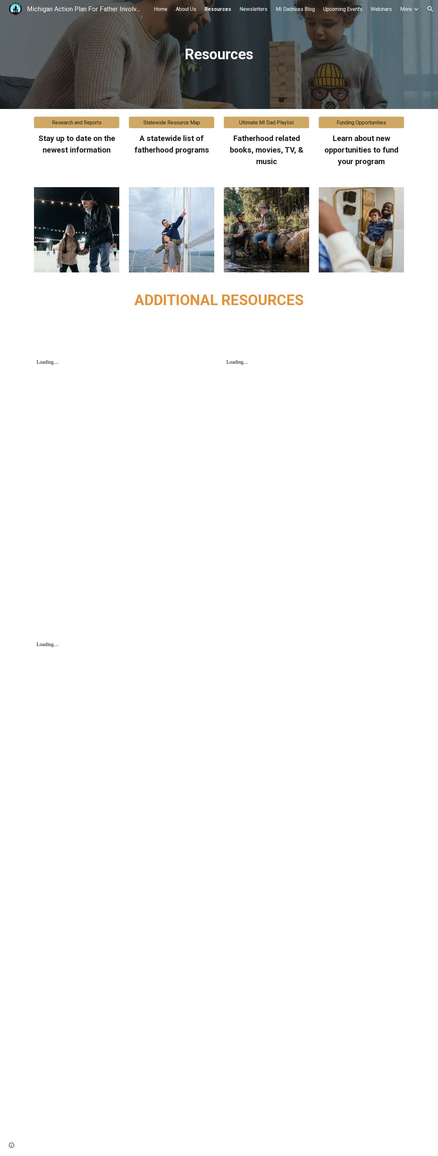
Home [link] (160, 9)
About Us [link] (186, 9)
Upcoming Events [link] (342, 9)
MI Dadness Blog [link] (295, 9)
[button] (430, 9)
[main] (219, 54)
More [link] (406, 9)
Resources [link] (218, 9)
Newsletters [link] (253, 9)
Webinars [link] (381, 9)
